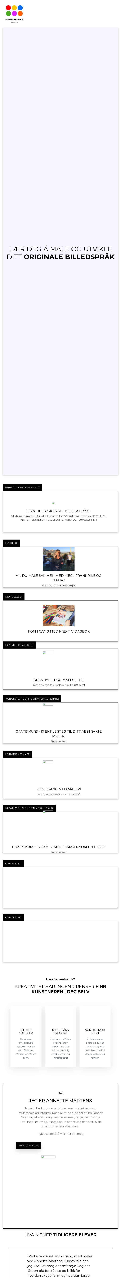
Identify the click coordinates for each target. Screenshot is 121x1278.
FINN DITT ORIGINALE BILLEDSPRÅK (22, 487)
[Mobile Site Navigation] (117, 14)
